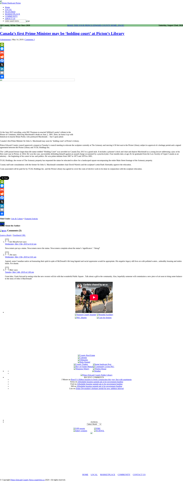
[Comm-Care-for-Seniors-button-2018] (104, 318)
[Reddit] (91, 57)
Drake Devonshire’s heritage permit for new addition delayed (100, 388)
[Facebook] (91, 61)
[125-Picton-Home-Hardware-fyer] (102, 364)
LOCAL (8, 9)
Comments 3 (30, 39)
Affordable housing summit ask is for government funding (100, 382)
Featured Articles (31, 219)
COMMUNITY (11, 16)
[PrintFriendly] (91, 45)
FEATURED (10, 12)
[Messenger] (91, 49)
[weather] (96, 371)
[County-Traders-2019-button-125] (81, 364)
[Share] (91, 77)
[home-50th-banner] (10, 3)
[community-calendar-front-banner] (82, 358)
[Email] (91, 73)
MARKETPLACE (12, 14)
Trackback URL (19, 235)
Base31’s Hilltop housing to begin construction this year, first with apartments (101, 379)
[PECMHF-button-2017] (85, 315)
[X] (91, 65)
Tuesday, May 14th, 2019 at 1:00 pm (19, 272)
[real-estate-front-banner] (86, 355)
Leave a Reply (5, 235)
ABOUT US (10, 18)
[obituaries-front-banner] (83, 360)
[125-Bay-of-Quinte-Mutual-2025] (83, 367)
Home (7, 7)
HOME (85, 475)
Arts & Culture (17, 219)
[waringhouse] (99, 369)
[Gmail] (91, 53)
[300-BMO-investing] (91, 433)
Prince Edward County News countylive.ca (27, 480)
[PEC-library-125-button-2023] (81, 318)
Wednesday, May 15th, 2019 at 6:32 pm (20, 244)
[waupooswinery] (81, 369)
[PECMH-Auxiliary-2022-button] (105, 315)
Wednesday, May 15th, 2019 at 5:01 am (20, 257)
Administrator (5, 39)
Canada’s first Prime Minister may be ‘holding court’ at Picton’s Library (62, 33)
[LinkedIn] (91, 69)
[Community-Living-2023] (103, 367)
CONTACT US (139, 475)
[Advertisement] (94, 336)
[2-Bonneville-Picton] (1, 28)
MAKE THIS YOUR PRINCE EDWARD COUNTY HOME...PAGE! (95, 25)
